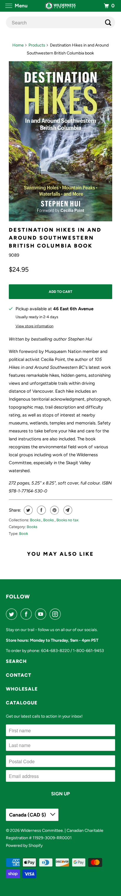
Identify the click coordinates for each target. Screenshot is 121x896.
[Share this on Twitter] (27, 510)
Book (23, 533)
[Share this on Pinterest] (54, 510)
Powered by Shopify (24, 845)
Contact (18, 675)
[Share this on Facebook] (41, 510)
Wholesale (22, 689)
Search (16, 661)
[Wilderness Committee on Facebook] (27, 614)
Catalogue (21, 703)
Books (35, 520)
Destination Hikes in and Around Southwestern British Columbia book (55, 238)
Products (36, 45)
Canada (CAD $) (28, 815)
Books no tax (67, 520)
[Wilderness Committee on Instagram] (56, 614)
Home (18, 45)
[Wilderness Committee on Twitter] (12, 614)
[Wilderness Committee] (60, 5)
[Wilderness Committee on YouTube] (41, 614)
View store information (34, 326)
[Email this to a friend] (67, 510)
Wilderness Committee (42, 830)
